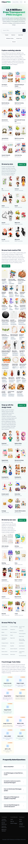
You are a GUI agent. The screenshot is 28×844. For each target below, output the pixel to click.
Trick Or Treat (4, 626)
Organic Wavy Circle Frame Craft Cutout (15, 365)
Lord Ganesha (22, 648)
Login (11, 819)
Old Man (11, 309)
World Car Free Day (19, 103)
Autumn (3, 596)
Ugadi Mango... (5, 337)
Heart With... (11, 381)
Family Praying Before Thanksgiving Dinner (11, 393)
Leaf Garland (4, 338)
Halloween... (22, 337)
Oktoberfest (5, 119)
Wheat (3, 632)
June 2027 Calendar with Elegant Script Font (13, 322)
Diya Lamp (22, 296)
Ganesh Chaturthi (6, 155)
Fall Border (21, 630)
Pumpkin (6, 35)
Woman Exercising (19, 460)
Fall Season (4, 645)
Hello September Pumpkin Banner (5, 365)
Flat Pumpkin (20, 281)
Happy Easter (5, 460)
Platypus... (4, 380)
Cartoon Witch (4, 629)
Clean (6, 2)
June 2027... (4, 281)
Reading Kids (18, 477)
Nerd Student (16, 309)
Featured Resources (4, 827)
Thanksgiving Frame (21, 652)
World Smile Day (5, 103)
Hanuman (4, 309)
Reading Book (5, 477)
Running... (4, 395)
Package (4, 510)
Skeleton (13, 35)
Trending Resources (4, 820)
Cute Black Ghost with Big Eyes (18, 378)
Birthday (17, 546)
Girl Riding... (4, 355)
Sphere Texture (5, 324)
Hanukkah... (4, 296)
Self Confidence (17, 295)
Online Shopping (5, 654)
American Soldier (13, 651)
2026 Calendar (5, 546)
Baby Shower (18, 596)
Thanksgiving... (11, 394)
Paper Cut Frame (14, 367)
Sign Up (12, 821)
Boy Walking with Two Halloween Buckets (22, 352)
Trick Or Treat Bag (14, 626)
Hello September (5, 366)
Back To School (18, 579)
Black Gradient (5, 322)
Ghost (21, 338)
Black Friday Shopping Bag (22, 640)
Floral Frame (13, 338)
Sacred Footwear (22, 324)
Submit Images (13, 823)
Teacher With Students (20, 510)
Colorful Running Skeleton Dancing (4, 393)
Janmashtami (5, 138)
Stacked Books (20, 395)
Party (16, 563)
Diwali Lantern (4, 651)
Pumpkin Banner (5, 368)
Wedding (4, 563)
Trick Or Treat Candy (21, 627)
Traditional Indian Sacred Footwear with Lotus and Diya (22, 322)
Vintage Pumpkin (5, 643)
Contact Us (21, 826)
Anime (3, 205)
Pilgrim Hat (12, 638)
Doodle (3, 239)
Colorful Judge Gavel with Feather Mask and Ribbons (12, 280)
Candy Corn (12, 629)
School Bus (17, 494)
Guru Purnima (21, 322)
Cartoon (17, 188)
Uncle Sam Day (18, 155)
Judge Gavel (11, 283)
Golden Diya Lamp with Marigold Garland (22, 294)
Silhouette (17, 239)
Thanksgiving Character (4, 639)
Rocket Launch (5, 494)
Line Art (3, 222)
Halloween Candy (9, 38)
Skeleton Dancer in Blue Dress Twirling (11, 294)
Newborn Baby (18, 443)
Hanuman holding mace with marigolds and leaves (5, 307)
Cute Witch (21, 643)
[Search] (21, 2)
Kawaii (16, 205)
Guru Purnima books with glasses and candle (20, 393)
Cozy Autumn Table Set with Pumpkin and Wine (23, 307)
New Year (4, 613)
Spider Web (20, 35)
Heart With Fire (12, 380)
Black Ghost (18, 382)
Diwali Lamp (21, 636)
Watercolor (17, 222)
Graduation (4, 579)
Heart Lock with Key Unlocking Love (23, 365)
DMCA (20, 821)
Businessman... (15, 353)
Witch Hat (12, 643)
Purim (10, 281)
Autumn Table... (21, 310)
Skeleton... (11, 294)
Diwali (11, 635)
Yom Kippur (4, 84)
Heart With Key (22, 367)
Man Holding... (15, 355)
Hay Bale (12, 645)
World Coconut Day (19, 138)
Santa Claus (12, 654)
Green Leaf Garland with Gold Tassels (5, 335)
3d (2, 188)
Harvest (14, 41)
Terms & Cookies (21, 824)
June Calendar (4, 284)
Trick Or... (22, 353)
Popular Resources (4, 823)
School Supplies (22, 633)
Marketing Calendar (4, 830)
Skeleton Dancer (11, 297)
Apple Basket (22, 645)
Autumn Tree (19, 38)
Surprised (4, 443)
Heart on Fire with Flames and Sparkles (11, 378)
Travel (16, 613)
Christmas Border (22, 655)
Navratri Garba (4, 635)
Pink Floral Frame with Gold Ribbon (14, 335)
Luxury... (12, 337)
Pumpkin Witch (23, 382)
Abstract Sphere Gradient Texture (5, 321)
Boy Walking (22, 355)
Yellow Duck (4, 381)
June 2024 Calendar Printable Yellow (4, 281)
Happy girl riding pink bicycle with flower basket (6, 352)
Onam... (21, 294)
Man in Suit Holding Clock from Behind (15, 352)
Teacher (3, 648)
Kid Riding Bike (5, 353)
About (20, 819)
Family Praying (11, 395)
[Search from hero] (24, 30)
